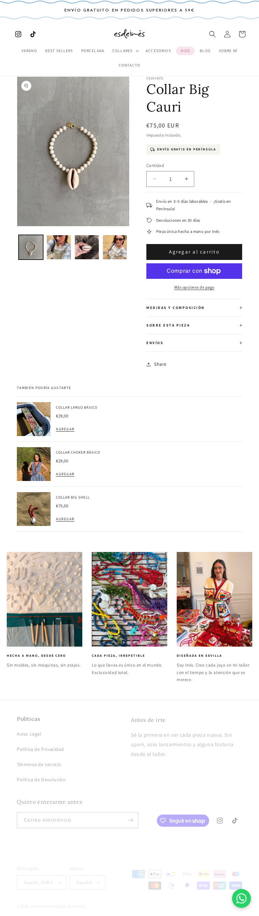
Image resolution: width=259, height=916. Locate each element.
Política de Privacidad (40, 746)
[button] (125, 50)
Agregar (65, 429)
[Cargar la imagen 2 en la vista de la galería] (59, 247)
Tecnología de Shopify (66, 900)
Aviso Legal (29, 731)
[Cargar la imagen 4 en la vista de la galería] (115, 247)
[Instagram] (18, 34)
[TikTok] (33, 34)
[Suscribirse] (130, 816)
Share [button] (160, 364)
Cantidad (155, 165)
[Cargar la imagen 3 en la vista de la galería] (87, 247)
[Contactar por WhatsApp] (241, 898)
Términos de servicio (39, 761)
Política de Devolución (41, 776)
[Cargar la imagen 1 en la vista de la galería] (31, 247)
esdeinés (38, 900)
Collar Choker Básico (78, 452)
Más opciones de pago (194, 287)
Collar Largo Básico (76, 407)
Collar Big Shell (73, 497)
